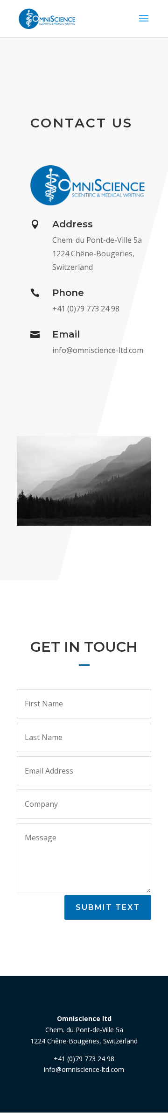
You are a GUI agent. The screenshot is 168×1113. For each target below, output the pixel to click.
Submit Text (108, 907)
